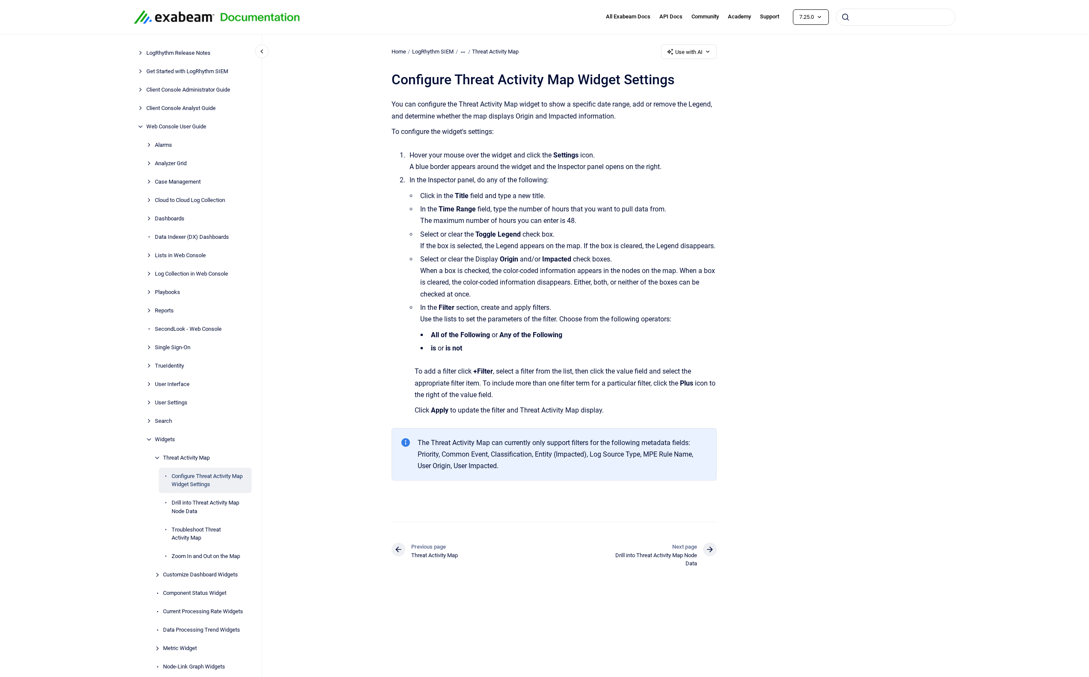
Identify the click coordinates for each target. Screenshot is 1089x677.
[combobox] (895, 17)
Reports (164, 310)
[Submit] (845, 17)
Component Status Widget (194, 593)
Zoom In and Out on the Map (206, 556)
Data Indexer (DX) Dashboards (192, 237)
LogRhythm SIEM (433, 51)
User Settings (171, 402)
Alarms (163, 145)
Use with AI (689, 52)
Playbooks (167, 292)
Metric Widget (180, 648)
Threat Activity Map (186, 457)
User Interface (172, 384)
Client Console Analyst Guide (181, 108)
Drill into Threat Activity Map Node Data (205, 506)
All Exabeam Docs (628, 16)
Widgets (165, 439)
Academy (739, 16)
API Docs (670, 16)
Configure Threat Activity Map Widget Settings (207, 480)
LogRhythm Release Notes (178, 53)
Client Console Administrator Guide (188, 89)
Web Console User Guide (176, 126)
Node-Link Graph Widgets (194, 666)
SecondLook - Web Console (188, 329)
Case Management (178, 181)
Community (705, 16)
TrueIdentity (169, 365)
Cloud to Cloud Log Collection (190, 200)
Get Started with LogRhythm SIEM (187, 71)
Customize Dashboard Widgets (200, 574)
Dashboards (169, 218)
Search (163, 421)
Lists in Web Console (180, 255)
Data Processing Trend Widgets (201, 630)
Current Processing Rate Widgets (203, 611)
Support (769, 16)
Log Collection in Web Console (191, 273)
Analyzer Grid (171, 163)
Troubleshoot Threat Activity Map (196, 533)
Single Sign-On (172, 347)
